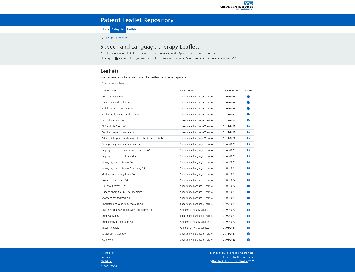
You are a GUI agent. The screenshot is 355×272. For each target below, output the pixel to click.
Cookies (105, 257)
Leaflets (131, 29)
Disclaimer (106, 261)
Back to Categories (115, 38)
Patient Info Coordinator (240, 252)
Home (105, 29)
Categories (118, 29)
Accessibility (107, 252)
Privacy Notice (109, 265)
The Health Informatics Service (230, 261)
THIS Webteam (245, 257)
